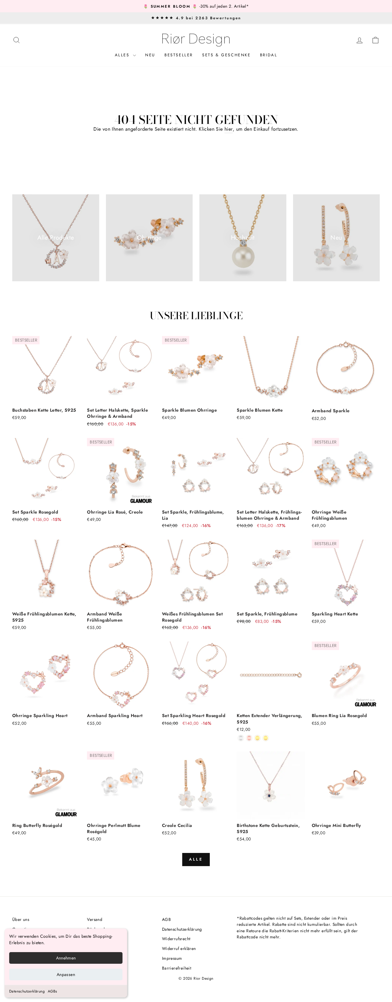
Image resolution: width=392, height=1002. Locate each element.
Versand (94, 919)
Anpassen (66, 974)
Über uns (20, 919)
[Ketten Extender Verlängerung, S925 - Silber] (241, 738)
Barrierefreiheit (176, 968)
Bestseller (178, 55)
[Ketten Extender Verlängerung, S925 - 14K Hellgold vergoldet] (266, 738)
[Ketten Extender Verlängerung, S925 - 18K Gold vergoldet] (257, 738)
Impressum (172, 958)
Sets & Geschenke (226, 55)
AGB (166, 919)
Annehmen (66, 958)
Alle (196, 859)
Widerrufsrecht (176, 939)
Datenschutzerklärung (27, 991)
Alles (123, 55)
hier (228, 129)
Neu (150, 55)
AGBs (52, 991)
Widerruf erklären (179, 948)
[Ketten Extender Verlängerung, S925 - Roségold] (249, 738)
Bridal (268, 55)
